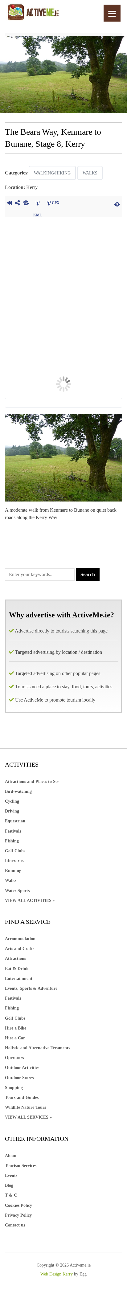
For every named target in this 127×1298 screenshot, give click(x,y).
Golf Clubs (15, 851)
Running (13, 870)
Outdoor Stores (19, 1077)
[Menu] (112, 13)
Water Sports (17, 890)
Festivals (13, 831)
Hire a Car (15, 1038)
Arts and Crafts (19, 948)
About (11, 1155)
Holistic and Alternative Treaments (37, 1048)
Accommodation (20, 938)
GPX (55, 203)
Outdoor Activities (22, 1067)
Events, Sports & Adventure (31, 988)
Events (11, 1175)
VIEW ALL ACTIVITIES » (30, 900)
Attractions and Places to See (32, 781)
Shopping (14, 1087)
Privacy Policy (18, 1215)
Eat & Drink (17, 968)
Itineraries (14, 860)
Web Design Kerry (56, 1274)
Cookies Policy (18, 1205)
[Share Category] (26, 203)
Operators (14, 1057)
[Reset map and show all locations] (117, 203)
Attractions (15, 958)
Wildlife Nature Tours (25, 1107)
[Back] (9, 203)
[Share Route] (17, 203)
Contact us (15, 1225)
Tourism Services (20, 1165)
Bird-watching (18, 791)
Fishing (12, 841)
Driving (12, 811)
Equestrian (15, 821)
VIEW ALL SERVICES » (28, 1117)
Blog (9, 1185)
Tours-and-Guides (22, 1097)
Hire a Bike (15, 1028)
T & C (11, 1195)
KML (37, 203)
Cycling (12, 801)
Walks (90, 173)
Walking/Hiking (52, 173)
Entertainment (18, 978)
